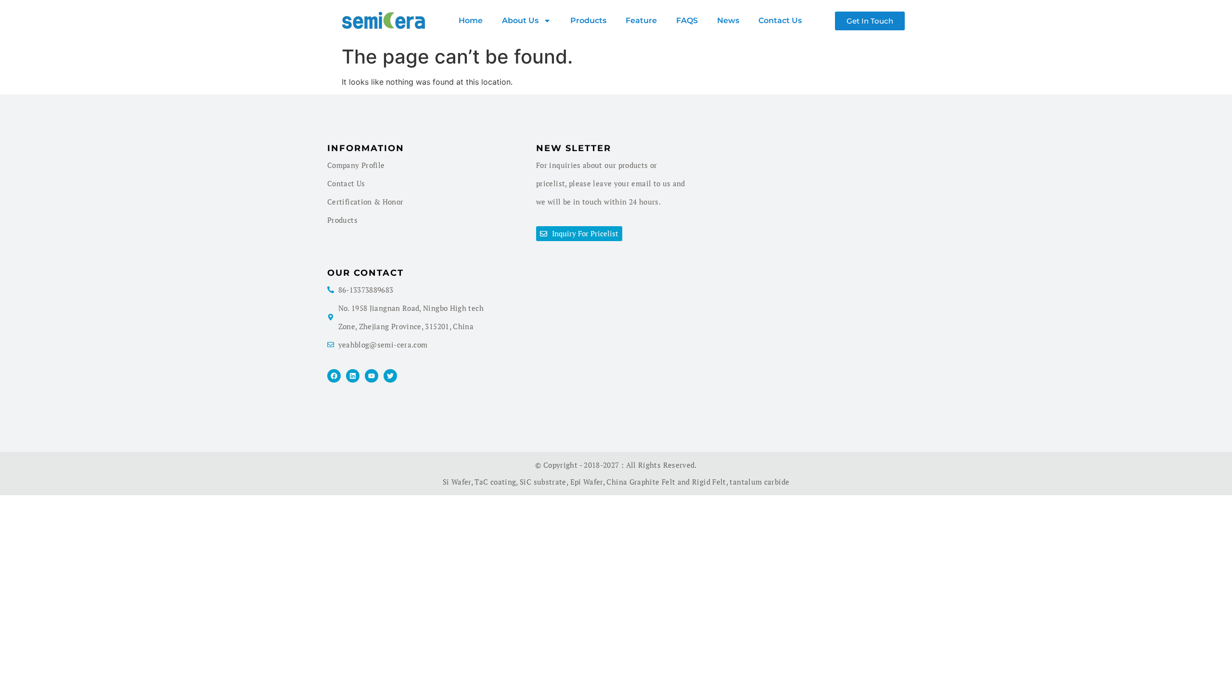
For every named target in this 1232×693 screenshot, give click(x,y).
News (728, 20)
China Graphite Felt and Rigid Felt (666, 482)
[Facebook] (334, 376)
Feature (641, 20)
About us (520, 20)
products (588, 20)
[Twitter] (390, 376)
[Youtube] (371, 376)
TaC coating (495, 482)
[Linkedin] (352, 376)
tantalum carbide (759, 482)
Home (471, 20)
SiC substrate (543, 482)
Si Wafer (457, 482)
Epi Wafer (586, 482)
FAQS (687, 20)
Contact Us (780, 20)
